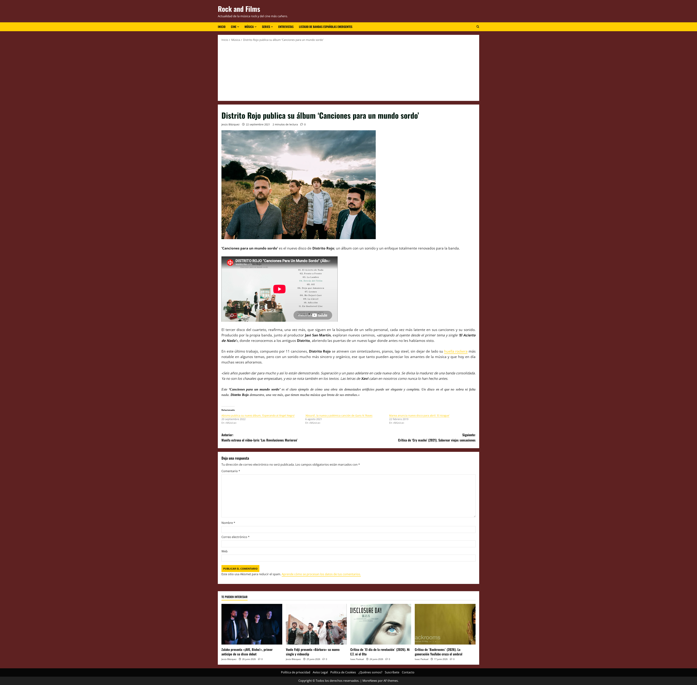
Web (224, 551)
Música (249, 26)
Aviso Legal (320, 672)
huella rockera (456, 351)
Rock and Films (239, 9)
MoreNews (369, 681)
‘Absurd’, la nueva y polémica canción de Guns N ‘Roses (338, 415)
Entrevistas (286, 26)
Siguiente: (437, 437)
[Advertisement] (348, 71)
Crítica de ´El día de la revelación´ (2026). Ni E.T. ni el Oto (380, 651)
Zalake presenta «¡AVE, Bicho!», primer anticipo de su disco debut (247, 651)
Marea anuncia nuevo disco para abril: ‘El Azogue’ (419, 415)
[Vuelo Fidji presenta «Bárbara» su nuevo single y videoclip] (316, 624)
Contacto (408, 672)
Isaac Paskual (357, 659)
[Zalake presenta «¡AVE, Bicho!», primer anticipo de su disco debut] (251, 624)
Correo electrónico (235, 537)
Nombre (228, 523)
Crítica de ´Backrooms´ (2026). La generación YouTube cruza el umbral (438, 651)
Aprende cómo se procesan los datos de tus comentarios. (321, 574)
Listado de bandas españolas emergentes (325, 26)
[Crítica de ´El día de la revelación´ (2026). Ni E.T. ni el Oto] (380, 624)
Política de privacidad (295, 672)
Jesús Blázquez (230, 124)
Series (266, 26)
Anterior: (259, 437)
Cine (233, 26)
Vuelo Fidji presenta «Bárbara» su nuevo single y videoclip (313, 651)
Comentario (230, 471)
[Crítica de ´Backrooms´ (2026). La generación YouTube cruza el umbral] (445, 624)
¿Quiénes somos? (370, 672)
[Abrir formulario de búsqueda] (477, 26)
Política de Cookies (343, 672)
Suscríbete (392, 672)
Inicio (221, 26)
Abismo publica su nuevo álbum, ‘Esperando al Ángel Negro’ (258, 415)
